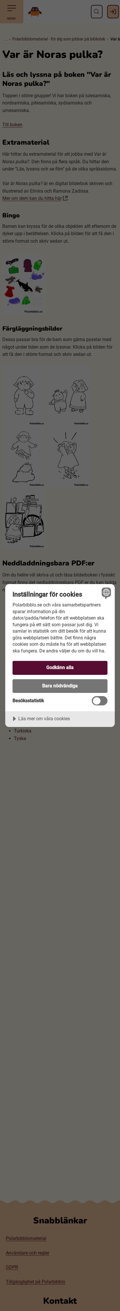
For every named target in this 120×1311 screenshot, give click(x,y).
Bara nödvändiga (60, 686)
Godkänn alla (60, 667)
